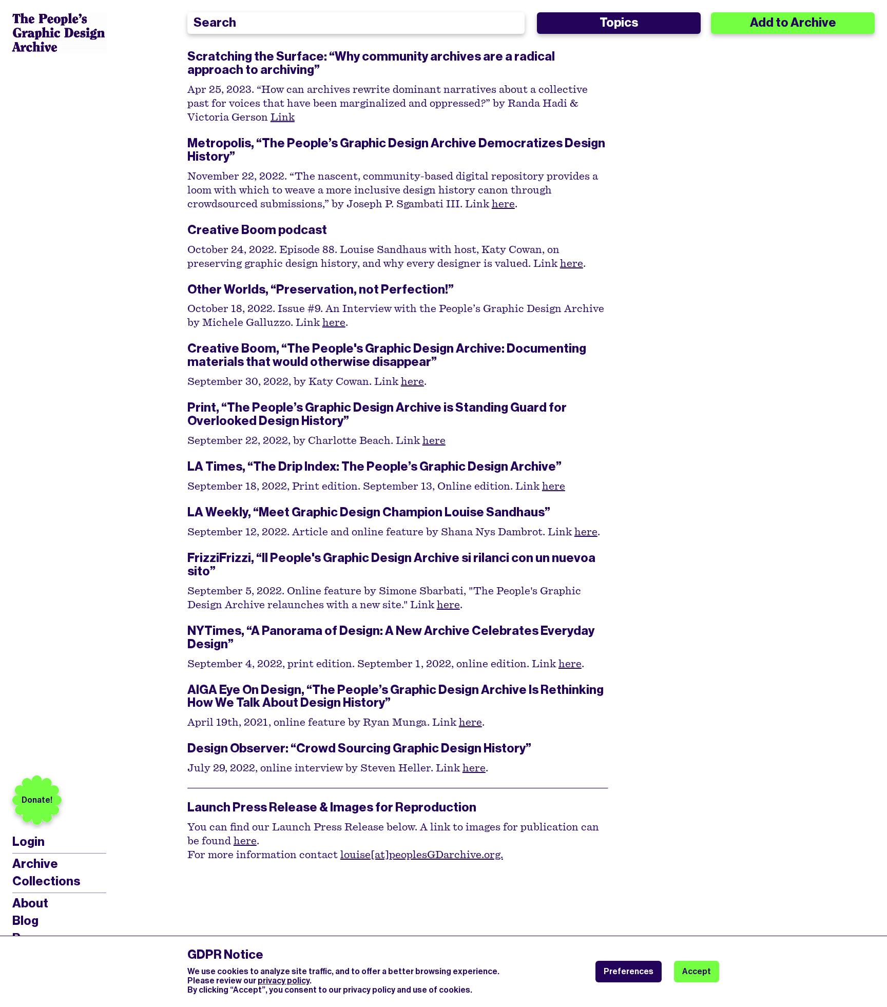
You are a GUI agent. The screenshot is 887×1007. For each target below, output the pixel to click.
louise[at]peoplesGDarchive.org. (421, 855)
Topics (619, 22)
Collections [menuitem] (46, 881)
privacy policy (284, 980)
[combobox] (356, 23)
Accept (696, 971)
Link (283, 117)
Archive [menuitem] (35, 864)
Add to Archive (793, 22)
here (503, 204)
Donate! (37, 800)
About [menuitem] (30, 903)
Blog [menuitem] (25, 921)
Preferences (628, 971)
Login (28, 842)
